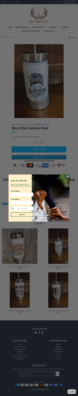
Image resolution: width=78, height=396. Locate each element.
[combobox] (13, 208)
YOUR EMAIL (15, 199)
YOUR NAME (15, 191)
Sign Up (22, 214)
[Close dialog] (68, 176)
